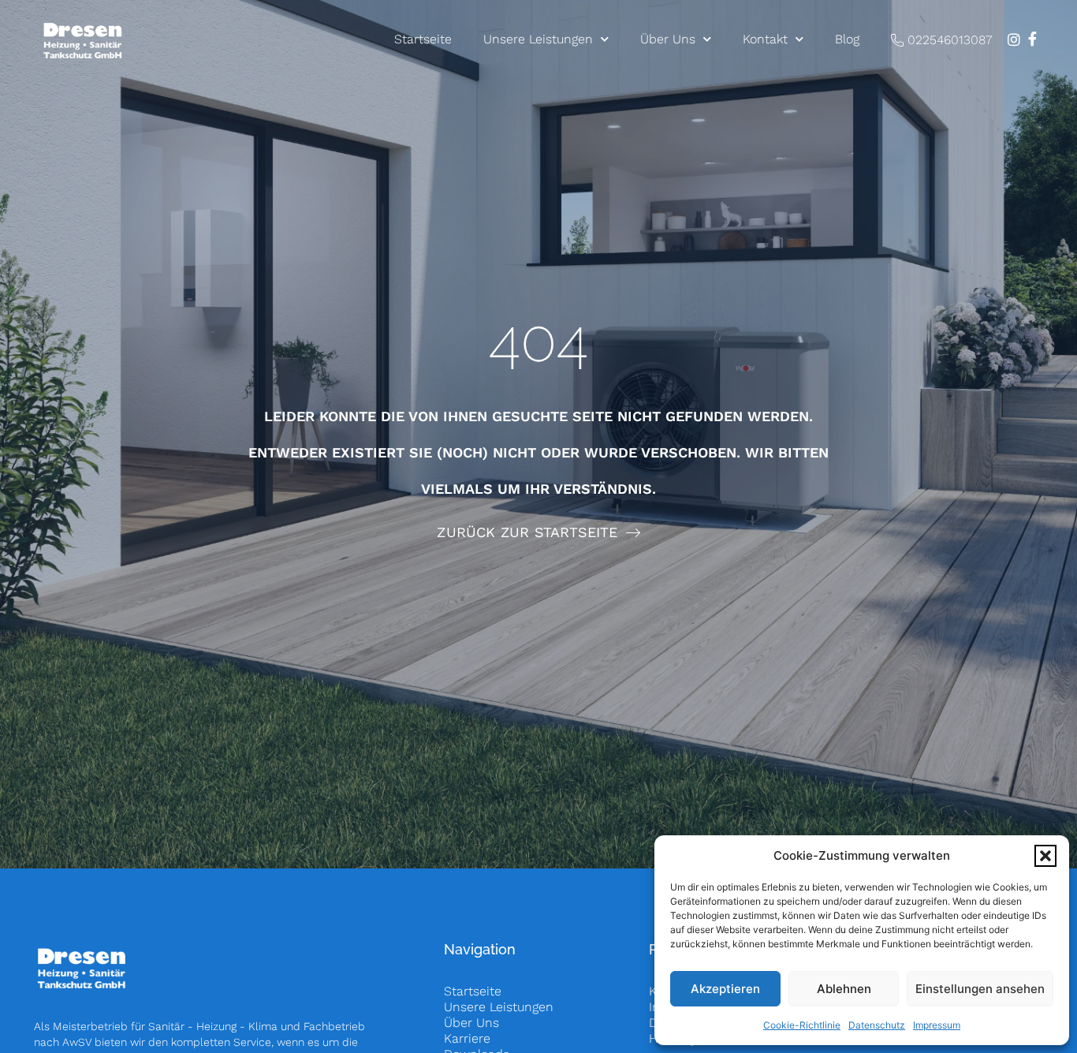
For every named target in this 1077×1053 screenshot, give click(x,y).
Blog (847, 39)
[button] (1045, 856)
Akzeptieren (725, 988)
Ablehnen (844, 988)
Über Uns (667, 39)
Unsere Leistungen (538, 39)
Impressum (936, 1025)
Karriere (467, 1038)
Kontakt (765, 39)
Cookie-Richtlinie (801, 1025)
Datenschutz (876, 1025)
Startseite (423, 39)
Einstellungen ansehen (980, 988)
